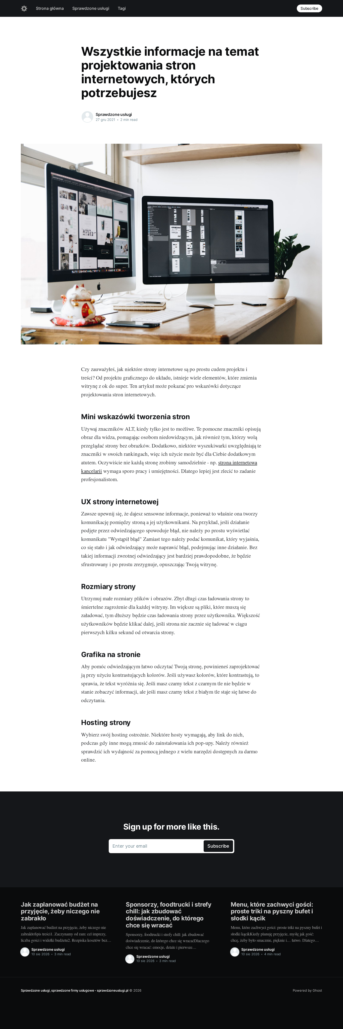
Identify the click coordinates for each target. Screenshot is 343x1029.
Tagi (122, 8)
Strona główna (50, 8)
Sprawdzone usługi (90, 8)
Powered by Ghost (307, 990)
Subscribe (309, 8)
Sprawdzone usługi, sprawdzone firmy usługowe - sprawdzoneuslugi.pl (74, 990)
